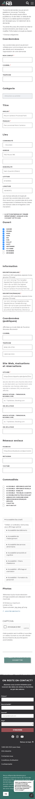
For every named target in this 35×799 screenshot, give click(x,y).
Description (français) (11, 293)
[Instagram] (17, 736)
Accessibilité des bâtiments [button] (17, 530)
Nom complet (8, 55)
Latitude (6, 176)
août (8, 244)
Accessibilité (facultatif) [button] (14, 520)
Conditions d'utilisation (9, 760)
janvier (9, 229)
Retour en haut (25, 742)
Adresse (6, 150)
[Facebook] (13, 736)
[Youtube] (22, 736)
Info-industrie (6, 751)
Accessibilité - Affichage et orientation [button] (16, 570)
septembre (10, 246)
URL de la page (8, 406)
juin (7, 240)
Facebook (6, 446)
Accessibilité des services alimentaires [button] (15, 546)
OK (6, 794)
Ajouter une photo (12, 611)
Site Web (6, 372)
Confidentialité (6, 764)
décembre (10, 253)
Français (6, 121)
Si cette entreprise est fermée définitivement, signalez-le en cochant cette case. (16, 216)
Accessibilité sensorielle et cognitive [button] (16, 554)
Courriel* (4, 712)
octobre (9, 248)
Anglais (6, 111)
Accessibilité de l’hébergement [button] (12, 537)
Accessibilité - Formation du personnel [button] (17, 579)
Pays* (3, 720)
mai (7, 238)
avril (8, 235)
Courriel (6, 65)
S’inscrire (17, 730)
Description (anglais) (11, 272)
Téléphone (7, 75)
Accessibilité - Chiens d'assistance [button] (14, 562)
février (9, 231)
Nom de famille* (6, 704)
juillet (9, 242)
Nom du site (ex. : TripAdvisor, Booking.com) (14, 395)
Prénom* (4, 696)
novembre (10, 251)
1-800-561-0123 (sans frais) (10, 747)
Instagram (7, 456)
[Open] (32, 3)
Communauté (8, 141)
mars (8, 233)
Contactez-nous (7, 756)
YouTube (6, 466)
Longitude (7, 186)
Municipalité (7, 167)
